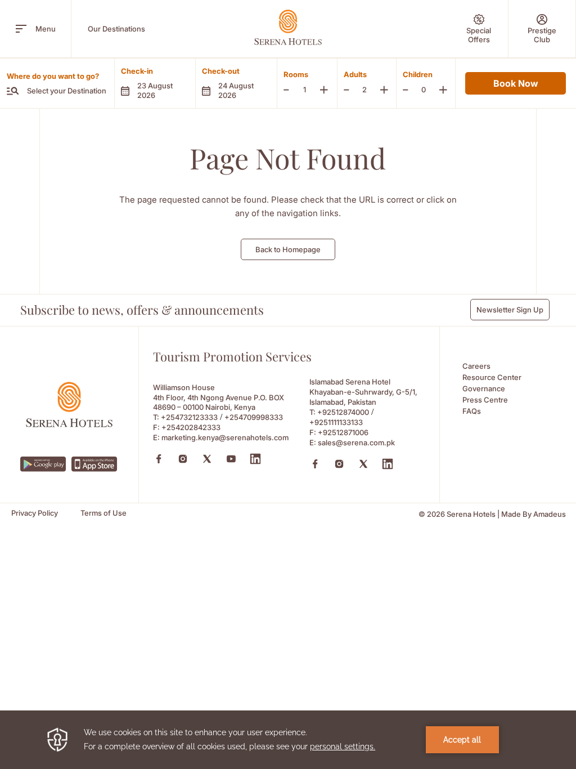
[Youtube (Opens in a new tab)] (231, 458)
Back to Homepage (288, 249)
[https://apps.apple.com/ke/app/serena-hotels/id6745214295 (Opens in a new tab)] (94, 464)
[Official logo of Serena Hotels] (69, 424)
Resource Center (491, 377)
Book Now (515, 83)
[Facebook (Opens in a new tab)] (158, 458)
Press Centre (485, 399)
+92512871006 (343, 432)
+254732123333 (189, 417)
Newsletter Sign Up (509, 309)
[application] (288, 739)
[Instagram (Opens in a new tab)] (182, 458)
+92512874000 (343, 412)
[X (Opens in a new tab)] (207, 458)
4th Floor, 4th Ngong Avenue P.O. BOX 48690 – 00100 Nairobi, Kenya (218, 402)
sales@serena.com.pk (356, 442)
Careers (476, 365)
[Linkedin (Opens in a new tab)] (255, 458)
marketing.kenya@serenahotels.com (225, 437)
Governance (483, 388)
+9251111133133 (336, 422)
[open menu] (21, 28)
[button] (154, 83)
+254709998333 (253, 417)
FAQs (471, 410)
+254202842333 (190, 427)
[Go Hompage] (288, 27)
